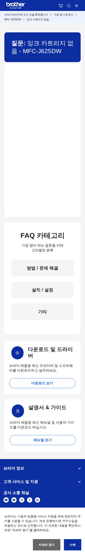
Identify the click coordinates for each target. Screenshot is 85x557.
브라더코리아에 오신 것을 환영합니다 (26, 14)
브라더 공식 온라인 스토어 (61, 5)
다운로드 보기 (42, 383)
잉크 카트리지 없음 (38, 19)
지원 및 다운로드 (63, 14)
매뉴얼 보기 (43, 440)
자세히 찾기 (47, 545)
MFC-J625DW (12, 19)
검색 (68, 5)
